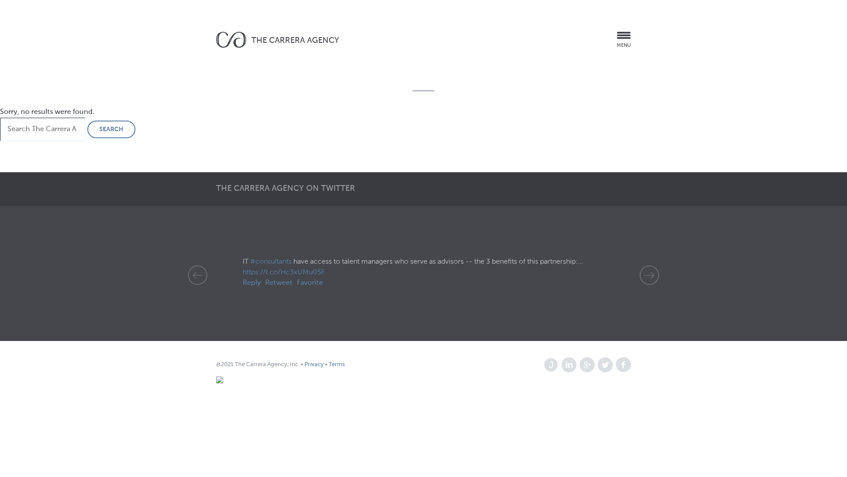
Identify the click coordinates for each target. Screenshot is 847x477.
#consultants (271, 261)
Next (649, 275)
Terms (336, 364)
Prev (197, 275)
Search (111, 129)
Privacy (314, 364)
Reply (252, 283)
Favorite (310, 283)
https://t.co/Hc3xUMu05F (284, 272)
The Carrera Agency (295, 41)
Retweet (278, 283)
